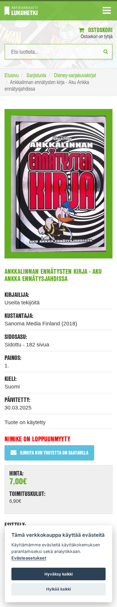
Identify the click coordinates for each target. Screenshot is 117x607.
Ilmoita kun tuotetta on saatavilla (54, 452)
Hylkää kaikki (58, 589)
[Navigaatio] (106, 12)
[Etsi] (106, 51)
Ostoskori (99, 30)
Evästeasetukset (28, 557)
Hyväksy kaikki (58, 574)
